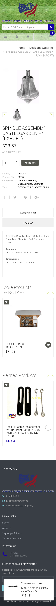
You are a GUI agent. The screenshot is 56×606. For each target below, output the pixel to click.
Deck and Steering (41, 48)
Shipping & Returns (11, 533)
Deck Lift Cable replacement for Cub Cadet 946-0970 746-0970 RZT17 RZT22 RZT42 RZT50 (23, 431)
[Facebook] (4, 197)
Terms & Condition (11, 538)
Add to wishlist (11, 152)
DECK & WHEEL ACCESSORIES (33, 187)
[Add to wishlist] (6, 302)
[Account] (17, 37)
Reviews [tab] (28, 223)
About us (6, 528)
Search (5, 522)
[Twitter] (14, 197)
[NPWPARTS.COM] (28, 12)
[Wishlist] (28, 37)
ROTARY (22, 173)
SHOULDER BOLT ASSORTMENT (16, 345)
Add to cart (30, 163)
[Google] (36, 197)
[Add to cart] (48, 345)
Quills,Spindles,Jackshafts (30, 183)
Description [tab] (28, 213)
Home (21, 48)
